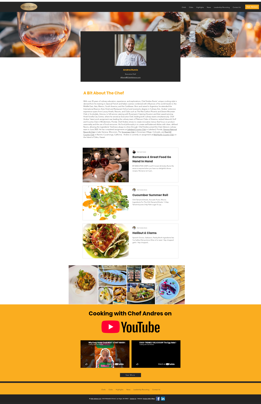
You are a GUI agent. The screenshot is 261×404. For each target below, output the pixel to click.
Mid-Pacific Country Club (164, 135)
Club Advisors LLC (96, 398)
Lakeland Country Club (136, 129)
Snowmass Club (128, 132)
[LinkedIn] (163, 399)
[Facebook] (158, 399)
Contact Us (133, 398)
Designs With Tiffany (149, 398)
